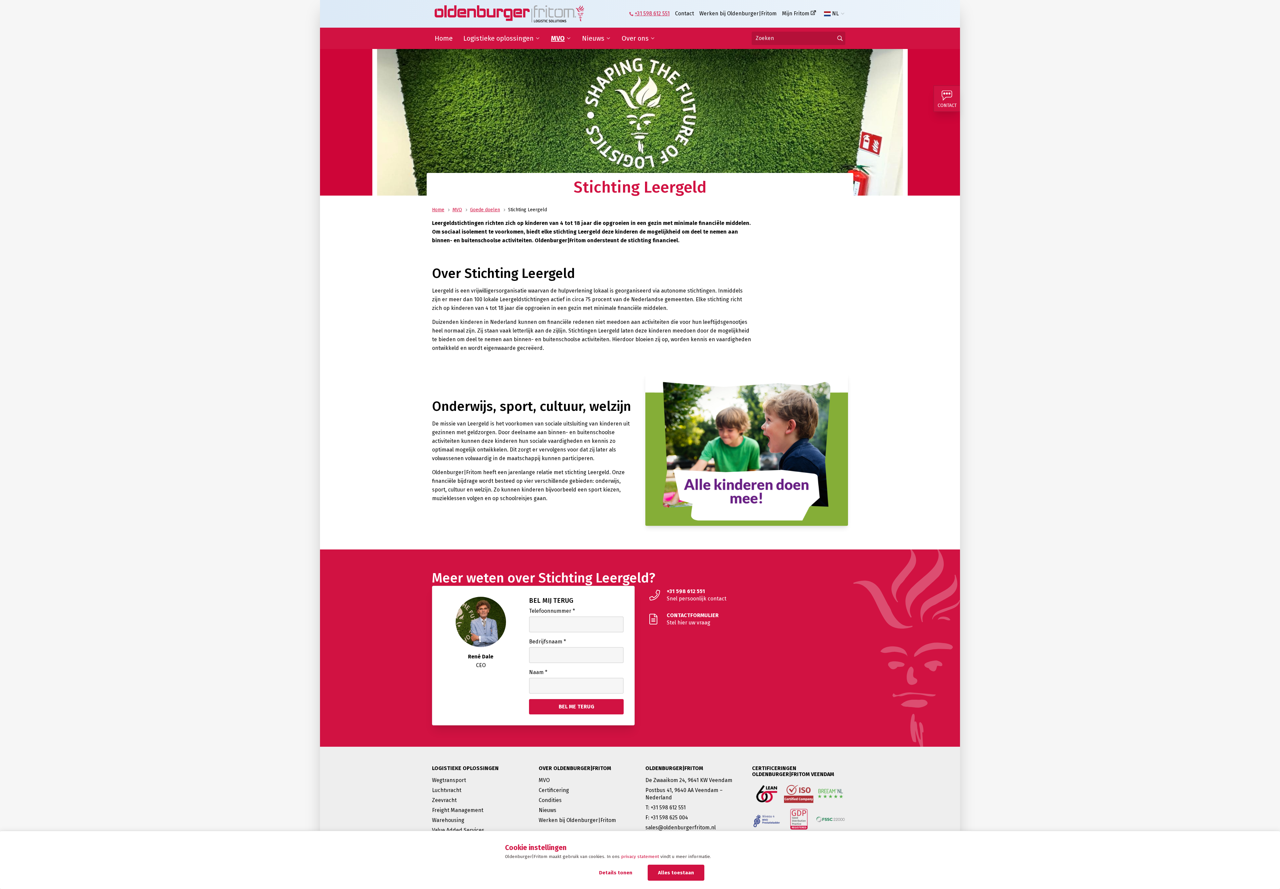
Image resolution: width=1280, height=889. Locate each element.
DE (835, 24)
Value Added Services (458, 830)
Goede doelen (485, 210)
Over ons (635, 38)
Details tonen (615, 873)
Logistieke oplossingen (498, 38)
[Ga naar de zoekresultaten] (840, 38)
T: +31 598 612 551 (665, 807)
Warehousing (448, 820)
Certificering (554, 790)
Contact (684, 13)
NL (835, 13)
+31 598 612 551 (652, 13)
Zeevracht (444, 800)
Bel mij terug (551, 600)
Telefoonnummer (552, 611)
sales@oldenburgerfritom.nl (680, 827)
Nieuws (593, 38)
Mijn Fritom (795, 13)
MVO (558, 38)
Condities (550, 800)
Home (444, 38)
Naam (538, 672)
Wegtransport (449, 780)
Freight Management (457, 810)
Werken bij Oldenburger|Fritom (738, 13)
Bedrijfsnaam (547, 641)
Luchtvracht (446, 790)
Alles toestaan (676, 873)
